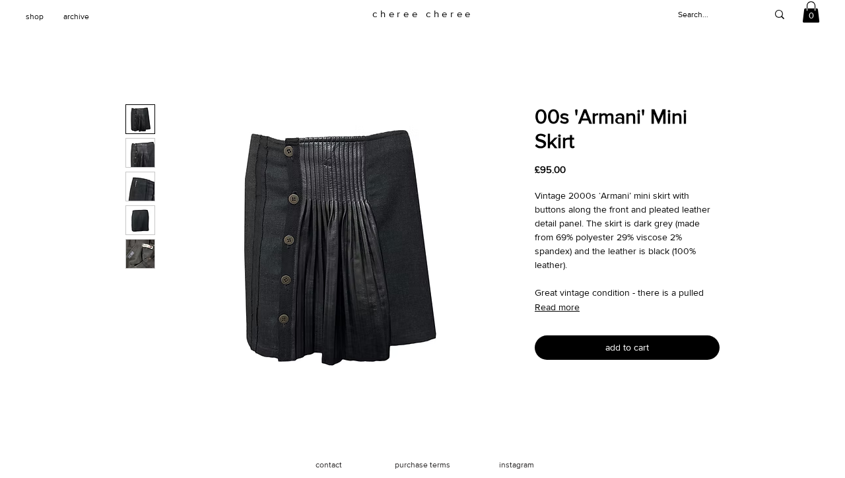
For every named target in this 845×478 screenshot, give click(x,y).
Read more (557, 307)
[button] (811, 11)
